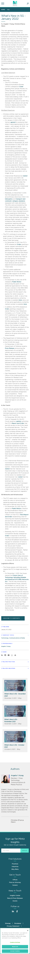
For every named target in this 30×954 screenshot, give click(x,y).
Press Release (9, 348)
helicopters (9, 199)
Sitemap (8, 923)
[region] (15, 941)
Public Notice (16, 282)
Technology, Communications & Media (13, 638)
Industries (15, 866)
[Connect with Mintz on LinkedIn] (13, 912)
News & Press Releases (15, 898)
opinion (18, 421)
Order (21, 86)
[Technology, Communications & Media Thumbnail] (15, 685)
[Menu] (3, 3)
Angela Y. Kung (8, 24)
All (8, 9)
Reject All (15, 946)
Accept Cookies (15, 951)
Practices (15, 864)
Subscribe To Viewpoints (11, 618)
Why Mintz (15, 869)
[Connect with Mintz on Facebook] (17, 912)
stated (25, 176)
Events (15, 901)
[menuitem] (3, 10)
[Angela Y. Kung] (5, 779)
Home (3, 9)
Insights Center (15, 895)
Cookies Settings (15, 942)
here (20, 300)
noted (20, 477)
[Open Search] (28, 3)
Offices (15, 879)
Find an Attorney (15, 882)
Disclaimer (17, 923)
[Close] (28, 930)
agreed (12, 122)
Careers (15, 885)
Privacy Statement (13, 926)
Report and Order (18, 423)
